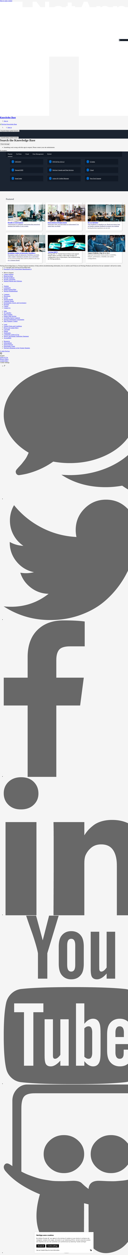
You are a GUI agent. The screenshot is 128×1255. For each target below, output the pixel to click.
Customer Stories (9, 301)
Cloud (92, 170)
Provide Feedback (9, 278)
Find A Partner (8, 314)
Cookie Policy (4, 361)
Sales (5, 311)
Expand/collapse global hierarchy (10, 131)
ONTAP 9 (18, 162)
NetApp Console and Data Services (63, 170)
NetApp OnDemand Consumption (14, 319)
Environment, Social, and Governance (15, 303)
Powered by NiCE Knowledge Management (18, 269)
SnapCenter (18, 178)
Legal (5, 324)
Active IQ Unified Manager (60, 178)
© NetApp (5, 351)
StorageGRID (19, 170)
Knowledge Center (9, 346)
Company (7, 294)
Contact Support (8, 274)
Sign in (6, 121)
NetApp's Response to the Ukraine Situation (17, 348)
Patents (6, 331)
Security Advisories (9, 279)
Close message (5, 144)
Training (6, 286)
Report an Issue (8, 276)
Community (7, 288)
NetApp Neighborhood (11, 291)
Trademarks (7, 333)
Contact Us (7, 308)
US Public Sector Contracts (12, 318)
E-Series (92, 162)
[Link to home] (8, 124)
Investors (6, 304)
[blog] (4, 366)
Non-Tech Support (95, 178)
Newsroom (7, 296)
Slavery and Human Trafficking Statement (16, 336)
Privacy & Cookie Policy (11, 328)
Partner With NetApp (10, 316)
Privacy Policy (4, 359)
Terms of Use (4, 357)
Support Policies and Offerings (13, 281)
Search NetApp (8, 344)
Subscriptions (8, 343)
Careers (6, 306)
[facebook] (44, 776)
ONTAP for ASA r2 (58, 162)
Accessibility (7, 338)
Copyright (7, 329)
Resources (7, 341)
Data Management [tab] (38, 154)
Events (6, 298)
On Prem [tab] (18, 154)
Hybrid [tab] (49, 154)
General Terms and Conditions (13, 326)
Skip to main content (6, 1)
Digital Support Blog (10, 289)
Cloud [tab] (27, 154)
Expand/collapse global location (9, 137)
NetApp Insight (8, 299)
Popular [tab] (10, 154)
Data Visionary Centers (11, 321)
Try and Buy (7, 313)
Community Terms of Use (11, 334)
